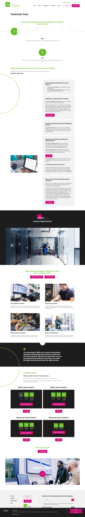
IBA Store (48, 155)
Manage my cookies (15, 514)
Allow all (76, 509)
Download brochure (49, 276)
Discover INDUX (50, 115)
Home (34, 5)
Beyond (39, 5)
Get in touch (76, 5)
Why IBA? (59, 5)
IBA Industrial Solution (12, 4)
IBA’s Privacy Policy (55, 504)
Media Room (67, 5)
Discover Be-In (49, 202)
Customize (76, 512)
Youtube (73, 507)
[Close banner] (83, 509)
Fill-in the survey (42, 451)
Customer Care (46, 5)
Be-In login (74, 2)
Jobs (79, 2)
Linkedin (72, 507)
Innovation (53, 5)
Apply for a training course (36, 276)
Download (26, 411)
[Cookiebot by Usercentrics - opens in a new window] (6, 511)
